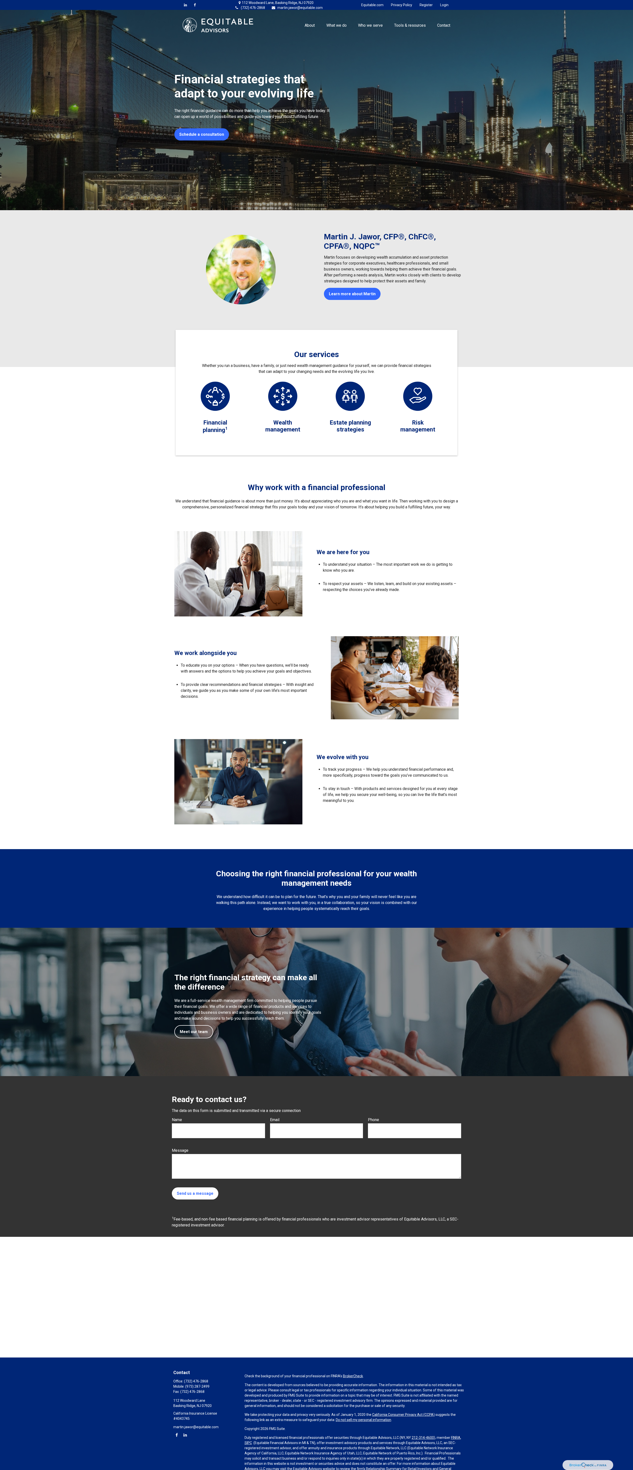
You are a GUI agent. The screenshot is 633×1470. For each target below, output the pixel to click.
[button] (310, 25)
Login (444, 5)
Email (274, 1119)
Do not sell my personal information (363, 1420)
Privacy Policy (401, 5)
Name (177, 1119)
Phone (373, 1119)
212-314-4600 (423, 1438)
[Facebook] (195, 5)
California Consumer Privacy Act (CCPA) (403, 1415)
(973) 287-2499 (197, 1386)
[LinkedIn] (185, 5)
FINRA (455, 1438)
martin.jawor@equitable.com (300, 8)
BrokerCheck (353, 1376)
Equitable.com (372, 5)
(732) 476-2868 (253, 8)
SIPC (248, 1443)
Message (180, 1150)
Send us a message (195, 1193)
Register (426, 5)
